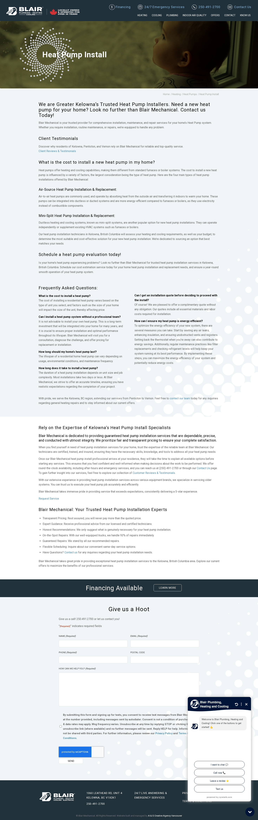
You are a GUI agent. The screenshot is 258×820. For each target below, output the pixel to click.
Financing (121, 7)
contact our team (180, 398)
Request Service (49, 498)
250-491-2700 (209, 7)
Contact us (70, 552)
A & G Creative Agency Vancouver (165, 815)
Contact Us (242, 7)
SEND (71, 761)
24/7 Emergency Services (164, 7)
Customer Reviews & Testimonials (154, 473)
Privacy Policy (164, 733)
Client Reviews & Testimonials (57, 151)
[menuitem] (120, 7)
